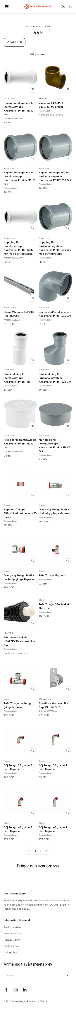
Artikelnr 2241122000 (13, 451)
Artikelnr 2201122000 (13, 118)
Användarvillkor (13, 927)
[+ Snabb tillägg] (32, 89)
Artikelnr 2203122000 (13, 258)
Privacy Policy (12, 939)
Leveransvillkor (12, 933)
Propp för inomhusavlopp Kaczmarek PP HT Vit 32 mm (20, 443)
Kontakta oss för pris (51, 114)
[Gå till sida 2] (46, 850)
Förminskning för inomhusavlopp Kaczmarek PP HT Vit (17, 378)
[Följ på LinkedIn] (25, 990)
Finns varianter (45, 111)
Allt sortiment (34, 26)
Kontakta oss (11, 945)
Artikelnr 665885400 (48, 711)
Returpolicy (10, 952)
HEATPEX (43, 98)
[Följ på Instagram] (15, 990)
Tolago (7, 505)
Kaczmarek (9, 98)
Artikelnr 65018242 (12, 320)
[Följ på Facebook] (6, 990)
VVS (47, 26)
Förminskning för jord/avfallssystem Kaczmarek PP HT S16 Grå (55, 378)
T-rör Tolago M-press (52, 575)
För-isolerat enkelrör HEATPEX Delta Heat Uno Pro (19, 641)
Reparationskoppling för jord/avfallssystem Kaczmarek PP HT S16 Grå (55, 176)
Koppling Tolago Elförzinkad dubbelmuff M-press (20, 513)
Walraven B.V (10, 307)
